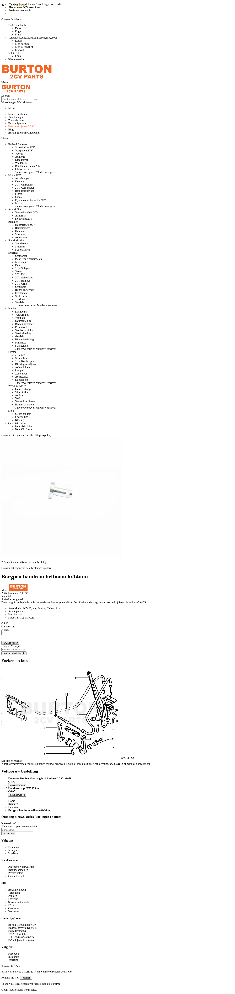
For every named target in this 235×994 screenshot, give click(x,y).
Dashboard (21, 311)
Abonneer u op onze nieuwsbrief (19, 826)
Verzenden (14, 892)
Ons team (13, 908)
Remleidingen (22, 227)
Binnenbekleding (24, 339)
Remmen (13, 803)
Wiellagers (20, 162)
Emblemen (21, 293)
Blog (11, 129)
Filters (18, 193)
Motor (18, 203)
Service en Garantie (19, 902)
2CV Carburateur (24, 187)
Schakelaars (21, 358)
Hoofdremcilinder (24, 224)
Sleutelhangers (23, 413)
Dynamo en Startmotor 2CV (30, 200)
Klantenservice (16, 59)
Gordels (19, 336)
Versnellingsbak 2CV (26, 212)
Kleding (19, 420)
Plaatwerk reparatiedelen (28, 258)
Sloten (18, 271)
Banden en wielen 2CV (28, 166)
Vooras (19, 153)
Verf (17, 398)
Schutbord (20, 286)
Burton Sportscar (17, 123)
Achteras (20, 156)
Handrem (20, 231)
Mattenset (20, 342)
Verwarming (22, 314)
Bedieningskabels (24, 323)
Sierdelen (20, 302)
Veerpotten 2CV (24, 150)
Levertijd (13, 898)
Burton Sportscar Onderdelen (24, 132)
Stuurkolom (21, 243)
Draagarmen (22, 159)
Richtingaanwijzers (25, 364)
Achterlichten (22, 367)
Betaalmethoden (17, 889)
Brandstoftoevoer (24, 190)
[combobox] (17, 99)
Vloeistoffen (22, 392)
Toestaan (25, 977)
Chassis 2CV (22, 169)
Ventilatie (20, 317)
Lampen (19, 370)
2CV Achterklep (24, 277)
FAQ (11, 905)
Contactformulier (17, 876)
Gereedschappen (24, 389)
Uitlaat (18, 196)
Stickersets (21, 296)
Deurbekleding (23, 320)
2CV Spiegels (22, 268)
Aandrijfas (20, 215)
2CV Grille (21, 283)
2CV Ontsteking (24, 184)
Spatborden (21, 255)
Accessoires (21, 376)
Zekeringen (21, 373)
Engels (19, 31)
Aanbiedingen (16, 117)
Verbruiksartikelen (25, 401)
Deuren (19, 265)
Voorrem (20, 234)
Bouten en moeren (25, 404)
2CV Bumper (22, 280)
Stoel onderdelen (24, 330)
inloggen (118, 763)
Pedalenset (21, 327)
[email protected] (26, 940)
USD (18, 56)
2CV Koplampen (24, 361)
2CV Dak (20, 274)
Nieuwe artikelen (17, 114)
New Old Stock (23, 429)
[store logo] (26, 79)
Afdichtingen (22, 178)
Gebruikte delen (24, 426)
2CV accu (20, 354)
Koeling (19, 181)
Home (11, 800)
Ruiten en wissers (24, 289)
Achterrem (21, 237)
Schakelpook (22, 345)
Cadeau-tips (21, 416)
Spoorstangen (22, 249)
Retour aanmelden (18, 869)
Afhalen (12, 895)
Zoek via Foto (16, 120)
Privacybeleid (15, 872)
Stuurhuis (20, 246)
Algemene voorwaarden (21, 866)
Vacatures (13, 911)
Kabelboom (21, 379)
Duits (18, 28)
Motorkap (20, 262)
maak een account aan (139, 763)
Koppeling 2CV (24, 218)
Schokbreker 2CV (25, 147)
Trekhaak (20, 299)
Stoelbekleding (23, 333)
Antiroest (20, 395)
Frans (18, 34)
